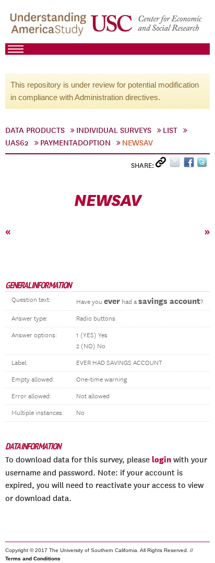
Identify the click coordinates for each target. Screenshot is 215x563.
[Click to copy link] (163, 164)
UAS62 (17, 143)
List (170, 130)
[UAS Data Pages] (49, 27)
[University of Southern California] (147, 27)
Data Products (35, 130)
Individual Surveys (113, 130)
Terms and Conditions (33, 558)
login (161, 459)
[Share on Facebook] (190, 164)
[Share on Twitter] (203, 164)
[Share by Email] (177, 164)
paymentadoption (75, 143)
